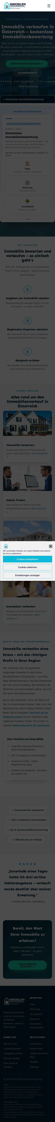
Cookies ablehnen (27, 567)
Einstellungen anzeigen (27, 575)
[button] (50, 546)
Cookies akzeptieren (27, 559)
